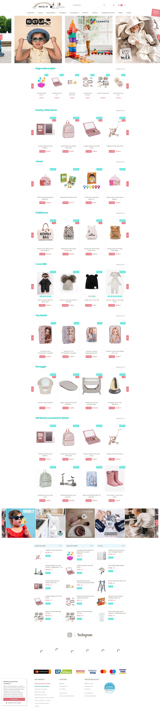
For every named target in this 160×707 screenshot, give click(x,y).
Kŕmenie (85, 13)
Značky (128, 13)
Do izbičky (62, 13)
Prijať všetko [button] (14, 699)
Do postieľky (74, 13)
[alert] (14, 692)
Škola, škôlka (51, 13)
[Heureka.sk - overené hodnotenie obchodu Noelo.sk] (109, 693)
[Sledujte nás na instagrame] (80, 640)
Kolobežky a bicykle (107, 13)
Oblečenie (30, 13)
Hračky (40, 13)
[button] (14, 703)
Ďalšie (120, 13)
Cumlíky (94, 13)
